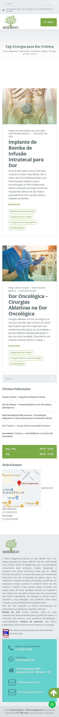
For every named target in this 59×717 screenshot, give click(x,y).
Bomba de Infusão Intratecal (22, 211)
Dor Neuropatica (23, 130)
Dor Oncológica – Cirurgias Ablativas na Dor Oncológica (28, 305)
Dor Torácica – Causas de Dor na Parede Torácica (26, 425)
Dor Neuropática (17, 228)
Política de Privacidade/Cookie (32, 602)
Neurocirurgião (38, 130)
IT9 (17, 713)
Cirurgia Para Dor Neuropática (23, 222)
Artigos (11, 130)
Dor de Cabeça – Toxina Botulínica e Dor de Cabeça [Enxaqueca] (26, 406)
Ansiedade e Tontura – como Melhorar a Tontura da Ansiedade (27, 435)
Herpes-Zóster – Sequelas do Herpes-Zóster (23, 397)
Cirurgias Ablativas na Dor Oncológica (26, 358)
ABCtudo (24, 713)
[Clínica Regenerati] (21, 487)
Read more (14, 204)
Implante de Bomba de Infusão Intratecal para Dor (26, 153)
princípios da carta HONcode (40, 630)
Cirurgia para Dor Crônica (21, 217)
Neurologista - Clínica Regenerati (27, 710)
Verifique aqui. (16, 633)
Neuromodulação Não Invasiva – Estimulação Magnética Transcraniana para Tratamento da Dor (27, 416)
